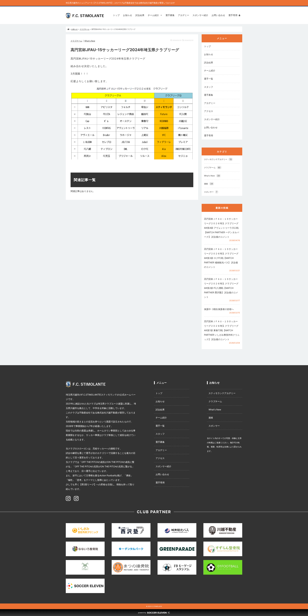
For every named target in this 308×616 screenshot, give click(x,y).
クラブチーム (76, 41)
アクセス (208, 111)
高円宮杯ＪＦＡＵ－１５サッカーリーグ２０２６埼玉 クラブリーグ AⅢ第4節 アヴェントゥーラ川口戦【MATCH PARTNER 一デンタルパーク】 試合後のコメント (221, 227)
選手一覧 (208, 78)
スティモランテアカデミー (218, 159)
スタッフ (208, 86)
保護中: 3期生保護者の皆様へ (219, 309)
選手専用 (232, 15)
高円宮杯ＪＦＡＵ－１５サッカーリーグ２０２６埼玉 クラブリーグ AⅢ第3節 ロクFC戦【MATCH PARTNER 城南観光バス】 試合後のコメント (221, 258)
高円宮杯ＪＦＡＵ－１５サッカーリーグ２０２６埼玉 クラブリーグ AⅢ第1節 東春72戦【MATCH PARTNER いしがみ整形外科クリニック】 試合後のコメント (222, 330)
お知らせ (127, 15)
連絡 (208, 184)
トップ (116, 15)
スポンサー (210, 192)
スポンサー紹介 (200, 15)
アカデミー (183, 15)
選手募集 (170, 15)
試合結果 (139, 15)
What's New (89, 41)
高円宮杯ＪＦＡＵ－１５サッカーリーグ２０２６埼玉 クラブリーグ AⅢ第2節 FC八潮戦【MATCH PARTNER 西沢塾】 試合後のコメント (221, 288)
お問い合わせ (218, 15)
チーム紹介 (153, 15)
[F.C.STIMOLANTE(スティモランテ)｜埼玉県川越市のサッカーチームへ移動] (68, 29)
